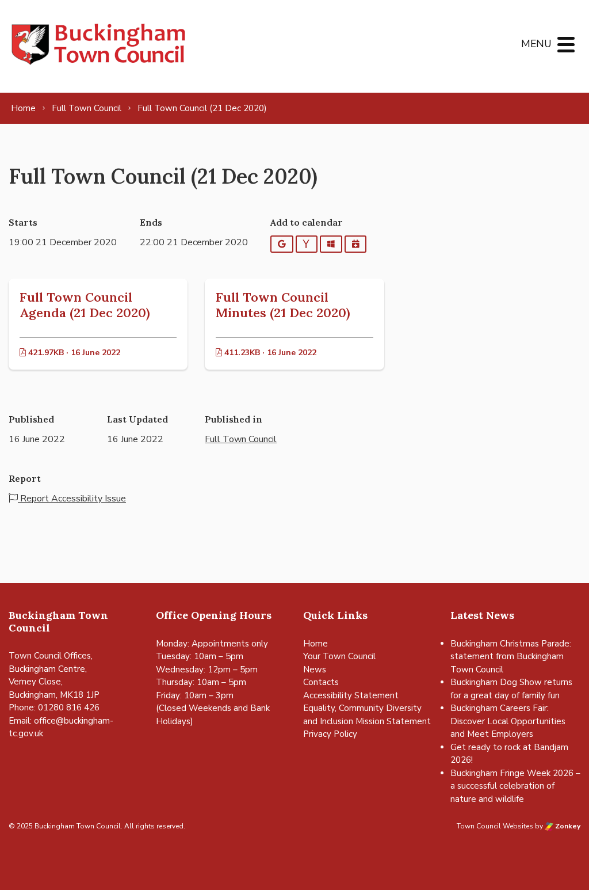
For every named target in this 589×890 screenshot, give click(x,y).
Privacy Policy (330, 734)
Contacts (321, 682)
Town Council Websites (495, 826)
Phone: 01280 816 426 (54, 707)
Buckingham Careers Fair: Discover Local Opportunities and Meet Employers (507, 721)
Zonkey (566, 826)
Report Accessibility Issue (72, 498)
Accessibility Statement (351, 695)
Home (315, 643)
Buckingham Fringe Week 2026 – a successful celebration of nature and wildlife (515, 786)
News (314, 669)
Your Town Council (339, 656)
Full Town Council (241, 439)
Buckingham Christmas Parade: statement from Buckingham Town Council (510, 656)
